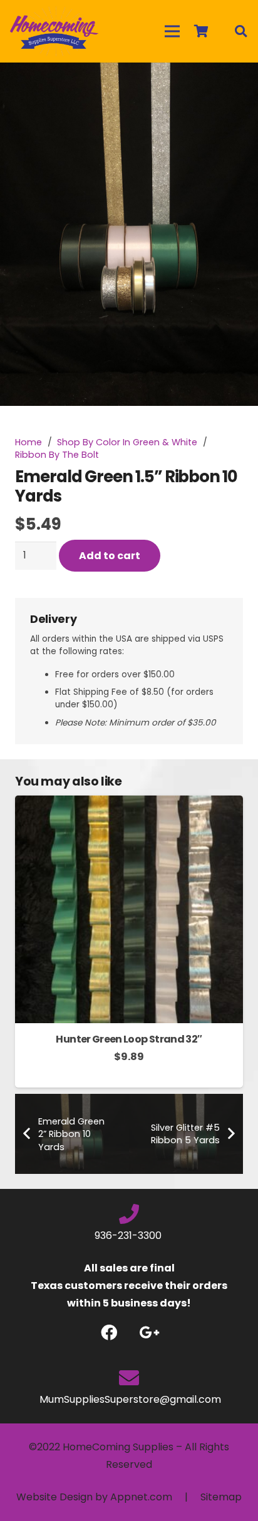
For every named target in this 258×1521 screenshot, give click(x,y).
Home (28, 442)
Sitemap (221, 1497)
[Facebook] (108, 1332)
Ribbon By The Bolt (57, 454)
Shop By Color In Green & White (127, 442)
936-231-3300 (129, 1235)
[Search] (240, 31)
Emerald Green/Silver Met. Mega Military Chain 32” (128, 1045)
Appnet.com (141, 1497)
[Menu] (172, 31)
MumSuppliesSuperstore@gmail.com (129, 1399)
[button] (238, 83)
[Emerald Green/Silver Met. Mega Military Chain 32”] (129, 804)
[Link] (54, 31)
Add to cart (109, 555)
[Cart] (201, 31)
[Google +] (149, 1332)
